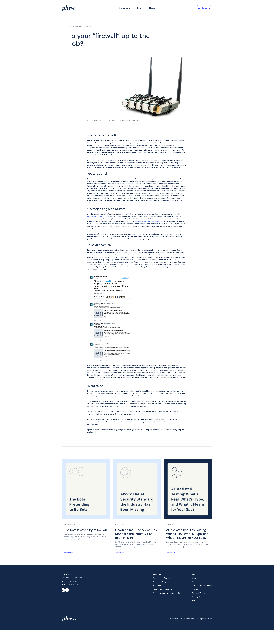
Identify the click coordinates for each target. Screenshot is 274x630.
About (140, 8)
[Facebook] (66, 590)
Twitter (132, 260)
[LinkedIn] (63, 590)
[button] (129, 8)
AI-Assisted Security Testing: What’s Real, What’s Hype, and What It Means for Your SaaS (187, 534)
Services (123, 8)
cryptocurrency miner (96, 216)
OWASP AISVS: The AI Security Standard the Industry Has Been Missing (136, 534)
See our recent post (120, 239)
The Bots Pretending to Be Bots (86, 530)
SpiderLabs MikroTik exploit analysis (148, 221)
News (152, 8)
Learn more (68, 552)
